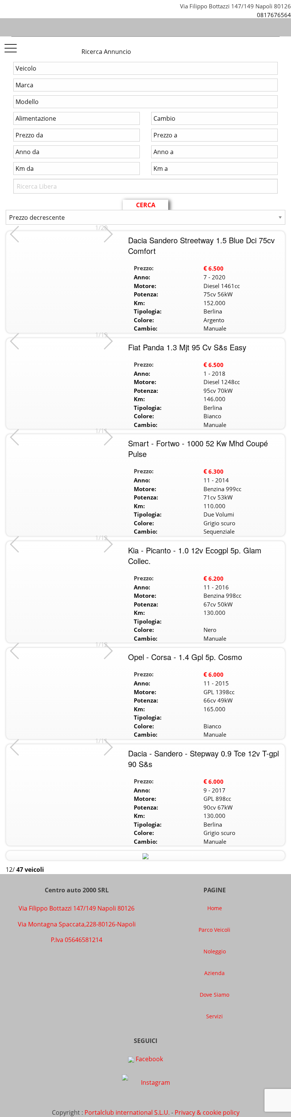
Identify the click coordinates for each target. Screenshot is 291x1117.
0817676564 (274, 15)
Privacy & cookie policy (207, 1112)
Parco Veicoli (214, 929)
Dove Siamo (214, 994)
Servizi (214, 1016)
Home (214, 908)
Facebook (148, 1059)
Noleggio (214, 951)
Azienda (214, 973)
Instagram (154, 1082)
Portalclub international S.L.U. (127, 1112)
